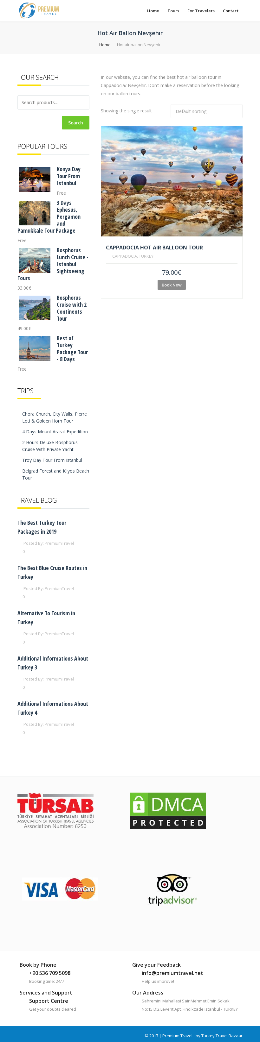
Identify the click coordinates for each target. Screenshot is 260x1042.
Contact (230, 11)
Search (75, 123)
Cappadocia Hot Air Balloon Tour (154, 247)
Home (153, 11)
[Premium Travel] (38, 11)
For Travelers (201, 11)
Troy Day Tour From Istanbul (52, 460)
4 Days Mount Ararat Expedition (55, 432)
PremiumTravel (59, 543)
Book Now (172, 285)
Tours (173, 11)
